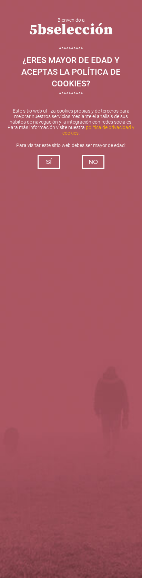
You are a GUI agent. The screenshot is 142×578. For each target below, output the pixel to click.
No (93, 161)
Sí (49, 161)
